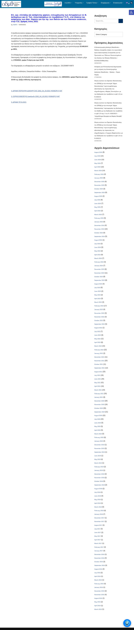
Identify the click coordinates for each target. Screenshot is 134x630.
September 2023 (99, 280)
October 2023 (98, 276)
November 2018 (99, 477)
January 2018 (98, 514)
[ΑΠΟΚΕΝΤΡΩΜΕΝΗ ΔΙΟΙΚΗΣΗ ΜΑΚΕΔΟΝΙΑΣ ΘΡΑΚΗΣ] (11, 4)
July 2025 (97, 200)
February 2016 (99, 583)
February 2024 (99, 262)
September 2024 (99, 236)
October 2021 (98, 364)
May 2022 (97, 339)
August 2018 (98, 488)
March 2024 (98, 258)
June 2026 (97, 159)
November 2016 (99, 558)
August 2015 (98, 598)
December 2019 (99, 444)
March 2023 (98, 302)
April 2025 (97, 211)
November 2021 (99, 360)
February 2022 (99, 350)
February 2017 (99, 547)
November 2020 (99, 404)
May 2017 (97, 536)
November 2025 (99, 185)
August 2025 (98, 196)
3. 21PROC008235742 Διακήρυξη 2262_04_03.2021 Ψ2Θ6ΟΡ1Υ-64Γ (35, 96)
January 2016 (98, 587)
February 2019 (99, 467)
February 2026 (99, 174)
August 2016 (98, 569)
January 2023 (98, 309)
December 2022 (99, 313)
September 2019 (99, 452)
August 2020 (98, 415)
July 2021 (97, 375)
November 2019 (99, 448)
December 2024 (99, 225)
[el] (127, 2)
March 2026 (98, 170)
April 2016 (97, 576)
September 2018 (99, 485)
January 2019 (98, 470)
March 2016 (98, 580)
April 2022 (97, 342)
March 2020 (98, 434)
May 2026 (97, 163)
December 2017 (99, 518)
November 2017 (99, 521)
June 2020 (97, 423)
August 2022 (98, 328)
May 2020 (97, 426)
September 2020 (99, 412)
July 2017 (97, 529)
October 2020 (98, 408)
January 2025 (98, 222)
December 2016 (99, 554)
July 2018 (97, 492)
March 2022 (98, 346)
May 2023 (97, 295)
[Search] (121, 21)
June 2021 (97, 379)
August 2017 (98, 525)
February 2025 (99, 218)
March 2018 (98, 507)
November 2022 (99, 317)
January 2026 (98, 178)
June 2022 (97, 335)
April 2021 (97, 386)
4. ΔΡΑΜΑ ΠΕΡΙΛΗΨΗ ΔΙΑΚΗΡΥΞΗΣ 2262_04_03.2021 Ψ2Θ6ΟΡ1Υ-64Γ (36, 91)
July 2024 (97, 243)
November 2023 (99, 273)
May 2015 (97, 602)
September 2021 (99, 368)
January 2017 (98, 551)
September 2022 (99, 324)
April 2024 (97, 254)
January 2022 (98, 353)
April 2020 (97, 430)
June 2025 (97, 203)
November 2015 (99, 594)
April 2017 (97, 540)
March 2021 (98, 390)
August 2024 (98, 240)
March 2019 (98, 463)
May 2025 (97, 207)
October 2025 (98, 189)
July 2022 (97, 331)
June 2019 (97, 456)
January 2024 (98, 265)
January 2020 (98, 441)
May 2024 (97, 251)
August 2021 (98, 371)
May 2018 (97, 499)
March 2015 (98, 609)
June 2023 (97, 291)
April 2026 (97, 167)
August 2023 (98, 284)
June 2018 (97, 496)
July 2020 (97, 419)
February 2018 (99, 510)
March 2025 (98, 214)
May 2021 (97, 382)
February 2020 (99, 437)
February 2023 (99, 306)
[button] (131, 12)
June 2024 (97, 247)
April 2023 (97, 298)
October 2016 (98, 561)
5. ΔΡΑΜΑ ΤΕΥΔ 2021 (18, 102)
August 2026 (98, 152)
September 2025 (99, 192)
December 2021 (99, 357)
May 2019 (97, 459)
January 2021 (98, 397)
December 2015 (99, 591)
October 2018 (98, 481)
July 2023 (97, 287)
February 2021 (99, 393)
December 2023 (99, 269)
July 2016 (97, 572)
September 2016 (99, 565)
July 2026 (97, 156)
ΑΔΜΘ (15, 24)
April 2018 (97, 503)
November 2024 (99, 229)
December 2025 (99, 181)
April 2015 (97, 605)
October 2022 (98, 320)
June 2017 (97, 532)
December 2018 (99, 474)
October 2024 (98, 233)
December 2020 (99, 401)
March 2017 (98, 543)
